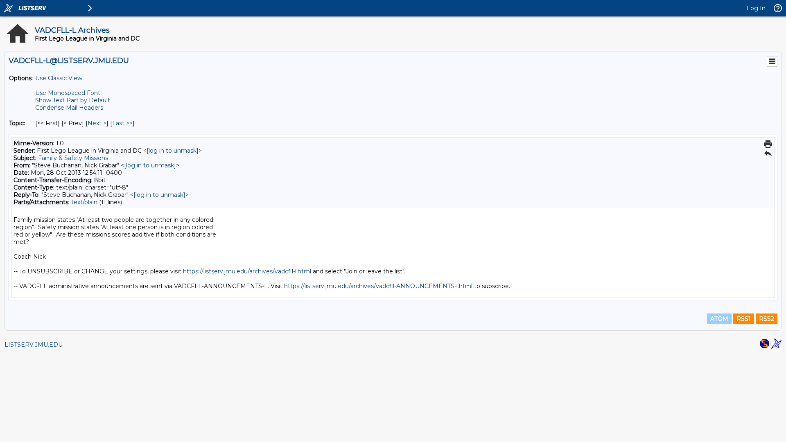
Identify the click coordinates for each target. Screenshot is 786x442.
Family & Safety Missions (73, 158)
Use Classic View (58, 78)
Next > (97, 123)
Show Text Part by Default (72, 100)
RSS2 (766, 318)
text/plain (84, 202)
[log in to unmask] (173, 150)
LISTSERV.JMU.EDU (34, 344)
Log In (756, 8)
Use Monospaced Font (67, 93)
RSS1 (743, 318)
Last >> (122, 123)
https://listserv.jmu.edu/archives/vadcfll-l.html (247, 271)
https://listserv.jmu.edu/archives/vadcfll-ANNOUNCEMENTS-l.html (378, 286)
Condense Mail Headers (69, 107)
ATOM (719, 318)
